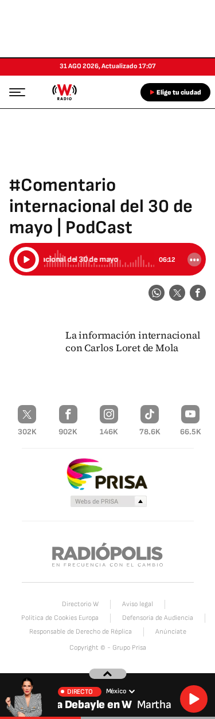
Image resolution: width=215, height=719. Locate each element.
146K (109, 432)
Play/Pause (26, 259)
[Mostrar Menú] (14, 92)
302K (27, 432)
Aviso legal (137, 604)
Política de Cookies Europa (60, 618)
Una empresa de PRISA (108, 473)
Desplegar (107, 674)
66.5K (190, 432)
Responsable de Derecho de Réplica (80, 631)
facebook (198, 293)
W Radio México (64, 92)
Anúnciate (170, 631)
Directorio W (80, 604)
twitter (177, 293)
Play (194, 699)
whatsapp (156, 293)
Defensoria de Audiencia (157, 618)
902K (67, 432)
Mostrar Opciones (194, 259)
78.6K (150, 432)
